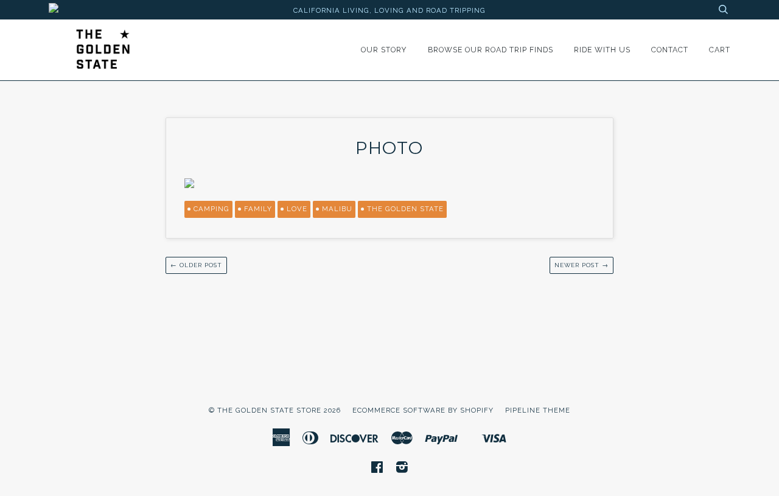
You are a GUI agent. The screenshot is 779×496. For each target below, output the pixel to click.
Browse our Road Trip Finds (490, 49)
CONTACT (669, 49)
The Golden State (405, 208)
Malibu (337, 208)
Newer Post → (581, 265)
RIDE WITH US (602, 49)
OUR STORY (384, 49)
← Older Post (196, 265)
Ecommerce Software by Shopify (423, 410)
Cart (719, 49)
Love (297, 208)
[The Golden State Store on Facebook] (377, 469)
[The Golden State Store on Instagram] (402, 469)
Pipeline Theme (537, 410)
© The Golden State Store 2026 (275, 410)
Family (258, 208)
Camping (211, 208)
